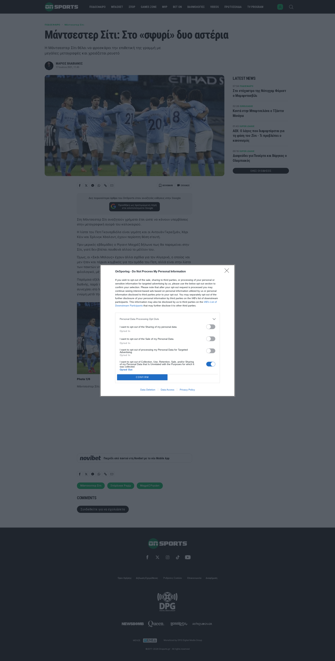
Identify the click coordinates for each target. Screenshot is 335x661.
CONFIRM (142, 377)
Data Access (167, 389)
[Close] (228, 271)
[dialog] (167, 330)
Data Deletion (147, 389)
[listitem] (167, 319)
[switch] (210, 326)
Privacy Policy (187, 389)
